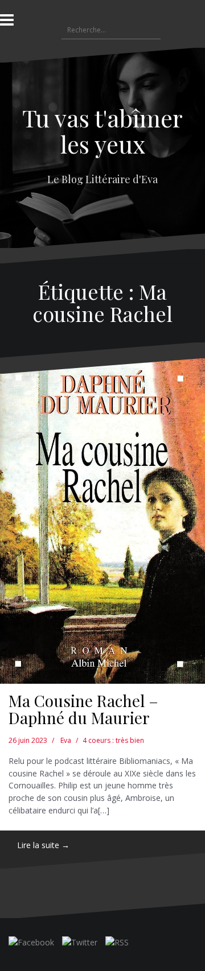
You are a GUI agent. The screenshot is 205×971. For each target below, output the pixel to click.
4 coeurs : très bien (113, 740)
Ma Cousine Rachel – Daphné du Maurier (83, 709)
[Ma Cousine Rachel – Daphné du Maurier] (102, 520)
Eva (65, 740)
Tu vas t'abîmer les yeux (102, 131)
